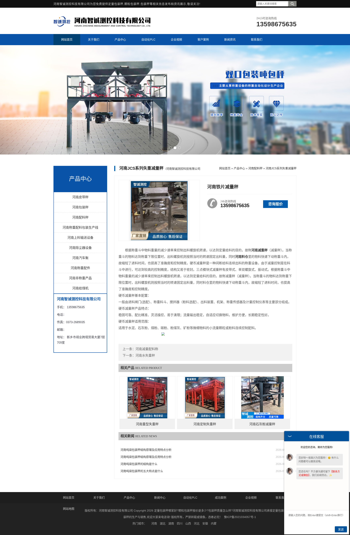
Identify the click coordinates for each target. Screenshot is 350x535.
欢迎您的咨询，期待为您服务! (317, 447)
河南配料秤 (80, 217)
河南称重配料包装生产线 (80, 227)
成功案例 (220, 497)
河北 (197, 523)
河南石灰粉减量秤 (262, 424)
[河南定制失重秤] (205, 397)
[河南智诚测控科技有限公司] (102, 28)
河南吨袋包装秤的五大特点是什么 (142, 471)
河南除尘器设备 (80, 247)
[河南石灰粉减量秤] (262, 397)
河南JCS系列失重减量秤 (281, 168)
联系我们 (281, 497)
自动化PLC (190, 497)
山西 (188, 523)
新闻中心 (159, 497)
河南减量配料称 (147, 349)
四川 (179, 523)
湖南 (171, 523)
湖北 (162, 523)
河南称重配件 (80, 268)
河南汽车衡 (80, 258)
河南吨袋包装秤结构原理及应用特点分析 (146, 449)
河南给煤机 (80, 288)
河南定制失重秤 (204, 424)
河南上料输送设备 (80, 237)
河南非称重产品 (80, 278)
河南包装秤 (80, 207)
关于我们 (99, 497)
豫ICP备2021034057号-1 (240, 517)
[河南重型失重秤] (147, 397)
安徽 (205, 523)
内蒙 (214, 523)
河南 (154, 523)
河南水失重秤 (145, 355)
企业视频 (251, 497)
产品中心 (239, 168)
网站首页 (224, 168)
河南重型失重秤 (147, 424)
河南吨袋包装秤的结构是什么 (139, 464)
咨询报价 (275, 204)
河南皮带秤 (80, 197)
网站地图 (68, 508)
